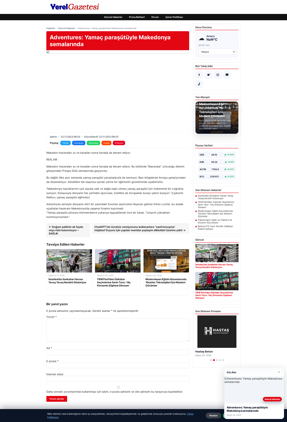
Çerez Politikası (174, 17)
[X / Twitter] (208, 75)
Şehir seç (204, 45)
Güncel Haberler (113, 17)
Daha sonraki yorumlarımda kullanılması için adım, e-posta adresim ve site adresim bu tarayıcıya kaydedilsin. (114, 391)
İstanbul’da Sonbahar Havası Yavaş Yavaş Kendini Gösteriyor (215, 197)
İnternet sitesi (54, 374)
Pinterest (119, 143)
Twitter (65, 143)
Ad (49, 348)
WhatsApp (93, 143)
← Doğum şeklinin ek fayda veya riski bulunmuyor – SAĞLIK (66, 230)
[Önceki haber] (226, 107)
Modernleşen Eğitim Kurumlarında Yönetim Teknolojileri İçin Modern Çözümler (215, 214)
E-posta (52, 361)
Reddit (106, 143)
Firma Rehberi (137, 17)
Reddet (213, 415)
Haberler (50, 28)
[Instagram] (218, 75)
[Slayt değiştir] (211, 360)
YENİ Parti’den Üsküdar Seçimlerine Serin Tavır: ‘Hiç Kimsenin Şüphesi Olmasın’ (216, 205)
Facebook (78, 143)
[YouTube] (227, 75)
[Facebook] (199, 75)
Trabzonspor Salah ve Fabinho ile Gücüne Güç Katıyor (215, 221)
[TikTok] (199, 84)
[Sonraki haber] (233, 107)
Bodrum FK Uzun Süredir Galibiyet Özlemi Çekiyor (215, 227)
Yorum (51, 316)
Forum (155, 17)
